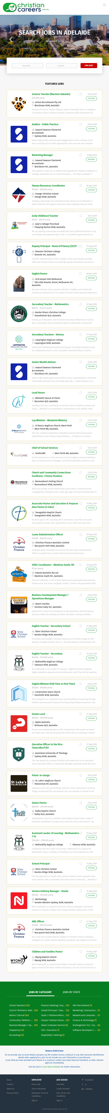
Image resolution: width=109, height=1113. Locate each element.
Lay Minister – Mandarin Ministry (49, 420)
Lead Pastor (38, 392)
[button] (8, 40)
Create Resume (63, 1089)
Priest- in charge (41, 775)
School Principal (41, 863)
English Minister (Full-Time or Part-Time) (53, 683)
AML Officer (38, 921)
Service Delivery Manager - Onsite (50, 891)
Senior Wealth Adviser (44, 362)
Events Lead (38, 714)
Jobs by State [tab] (71, 992)
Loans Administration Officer (47, 534)
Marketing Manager (42, 155)
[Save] (80, 94)
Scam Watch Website (51, 1067)
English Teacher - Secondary (47, 653)
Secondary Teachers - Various (48, 334)
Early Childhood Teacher (45, 215)
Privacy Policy (12, 1093)
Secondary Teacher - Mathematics (50, 304)
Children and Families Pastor (47, 951)
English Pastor (39, 273)
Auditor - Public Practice (45, 124)
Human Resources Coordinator (48, 185)
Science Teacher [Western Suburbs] (51, 94)
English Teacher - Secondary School (51, 626)
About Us (10, 1089)
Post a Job (36, 1084)
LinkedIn (88, 1089)
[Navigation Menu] (104, 5)
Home (9, 1080)
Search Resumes (39, 1089)
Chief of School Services (45, 447)
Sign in (34, 1100)
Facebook (89, 1080)
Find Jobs (89, 65)
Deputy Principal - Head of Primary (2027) (54, 246)
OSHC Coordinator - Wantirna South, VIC (53, 564)
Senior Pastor (39, 802)
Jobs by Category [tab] (40, 992)
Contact (10, 1084)
